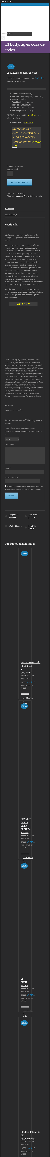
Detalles (28, 698)
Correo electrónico (11, 477)
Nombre (7, 468)
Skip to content (6, 1)
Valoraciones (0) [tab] (11, 214)
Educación (28, 196)
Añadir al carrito (19, 182)
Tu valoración (9, 444)
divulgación (19, 196)
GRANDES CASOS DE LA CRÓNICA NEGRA (26, 825)
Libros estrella (20, 193)
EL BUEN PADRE (24, 982)
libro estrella (37, 196)
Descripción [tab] (9, 209)
